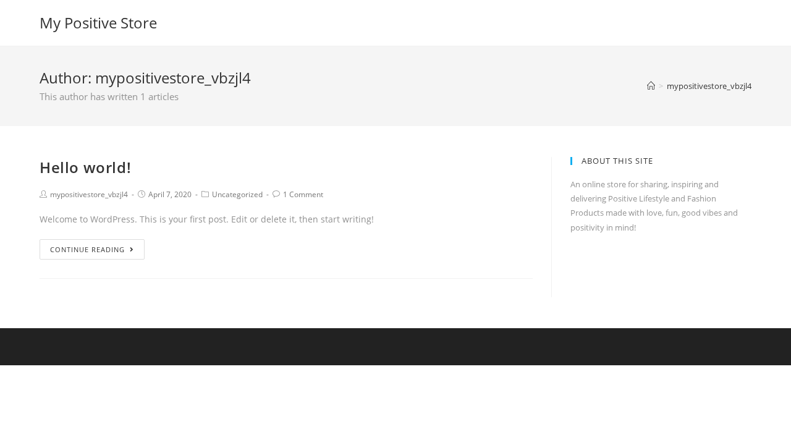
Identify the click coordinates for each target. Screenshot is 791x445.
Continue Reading (87, 249)
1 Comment (303, 194)
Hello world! (85, 167)
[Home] (651, 85)
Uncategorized (237, 194)
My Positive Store (98, 22)
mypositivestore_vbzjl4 (89, 194)
